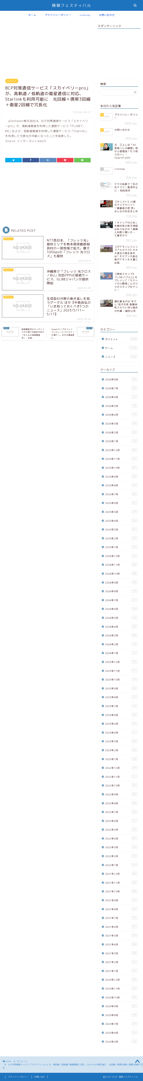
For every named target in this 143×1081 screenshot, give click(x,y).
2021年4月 (120, 944)
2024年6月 (120, 609)
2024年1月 (120, 653)
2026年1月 (120, 441)
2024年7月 (120, 600)
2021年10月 (120, 891)
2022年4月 (120, 838)
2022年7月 (120, 812)
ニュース (120, 356)
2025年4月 (120, 520)
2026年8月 (120, 379)
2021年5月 (120, 935)
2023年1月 (120, 759)
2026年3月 (120, 423)
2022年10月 (120, 785)
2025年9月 (120, 476)
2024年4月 (120, 626)
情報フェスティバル (71, 5)
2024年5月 (120, 617)
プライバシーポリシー (58, 15)
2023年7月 (120, 706)
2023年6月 (120, 715)
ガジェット (12, 81)
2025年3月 (120, 529)
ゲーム (120, 348)
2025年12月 (120, 450)
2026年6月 (120, 397)
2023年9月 (120, 688)
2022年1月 (120, 865)
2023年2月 (120, 750)
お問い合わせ (107, 15)
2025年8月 (120, 485)
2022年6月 (120, 821)
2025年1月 (120, 547)
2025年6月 (120, 503)
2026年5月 (120, 406)
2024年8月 (120, 591)
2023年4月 (120, 732)
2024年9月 (120, 582)
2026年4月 (120, 414)
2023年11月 (120, 671)
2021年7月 (120, 918)
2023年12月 (120, 662)
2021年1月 (120, 971)
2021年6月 (120, 926)
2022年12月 (120, 768)
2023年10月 (120, 679)
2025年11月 (120, 458)
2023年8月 (120, 697)
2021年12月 (120, 873)
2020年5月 (120, 1041)
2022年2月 (120, 856)
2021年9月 (120, 900)
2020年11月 (120, 988)
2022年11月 (120, 776)
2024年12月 (120, 556)
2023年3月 (120, 741)
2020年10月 (120, 997)
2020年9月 (120, 1006)
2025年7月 (120, 494)
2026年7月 (120, 388)
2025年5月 (120, 512)
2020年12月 (120, 979)
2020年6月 (120, 1032)
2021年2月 (120, 962)
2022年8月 (120, 803)
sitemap (85, 15)
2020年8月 (120, 1015)
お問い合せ (39, 1076)
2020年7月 (120, 1024)
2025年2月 (120, 538)
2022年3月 (120, 847)
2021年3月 (120, 953)
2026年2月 (120, 432)
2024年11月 (120, 564)
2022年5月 (120, 829)
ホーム (32, 15)
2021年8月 (120, 909)
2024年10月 (120, 573)
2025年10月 (120, 467)
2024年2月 (120, 644)
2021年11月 (120, 882)
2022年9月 (120, 794)
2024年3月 (120, 635)
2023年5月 (120, 723)
